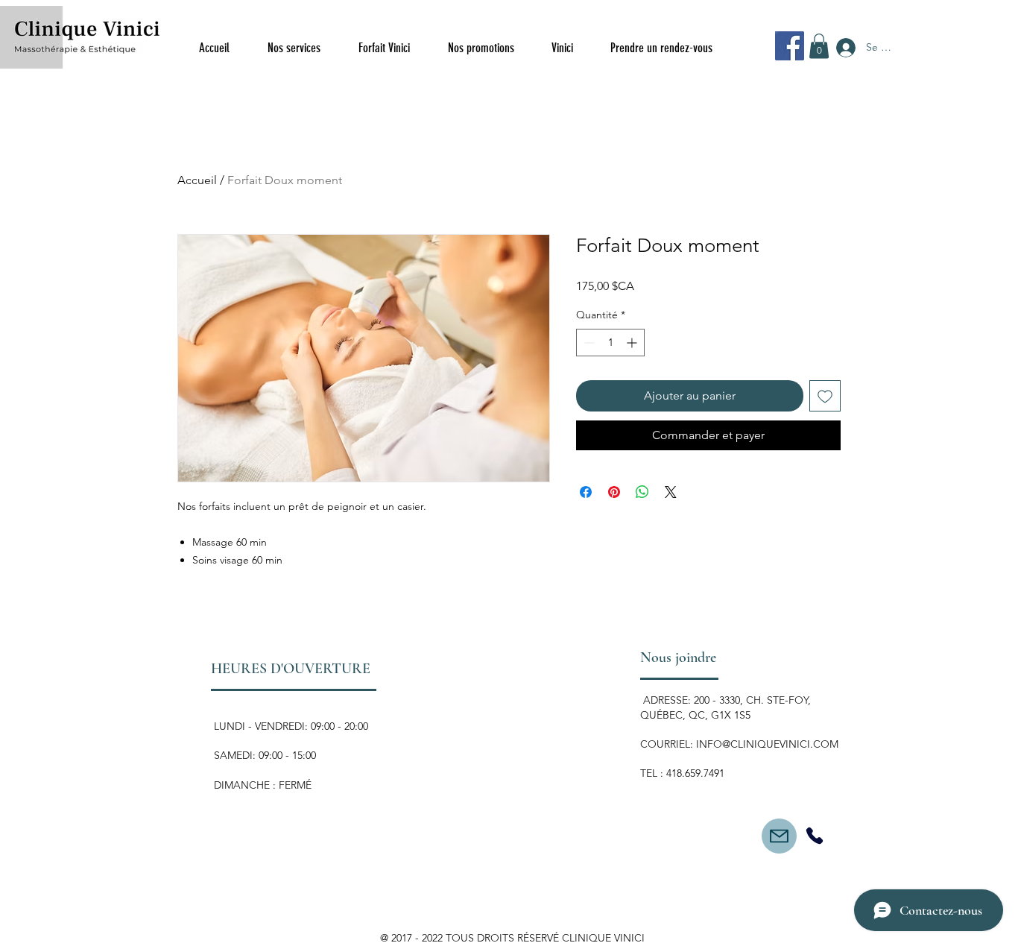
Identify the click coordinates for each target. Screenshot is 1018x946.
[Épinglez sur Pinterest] (614, 492)
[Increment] (633, 342)
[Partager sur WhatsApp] (642, 492)
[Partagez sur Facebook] (586, 492)
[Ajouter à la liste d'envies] (825, 395)
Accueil (197, 180)
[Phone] (814, 836)
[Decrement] (587, 342)
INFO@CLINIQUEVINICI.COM (767, 744)
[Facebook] (789, 45)
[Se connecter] (844, 48)
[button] (819, 46)
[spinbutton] (610, 342)
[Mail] (779, 836)
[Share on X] (671, 492)
